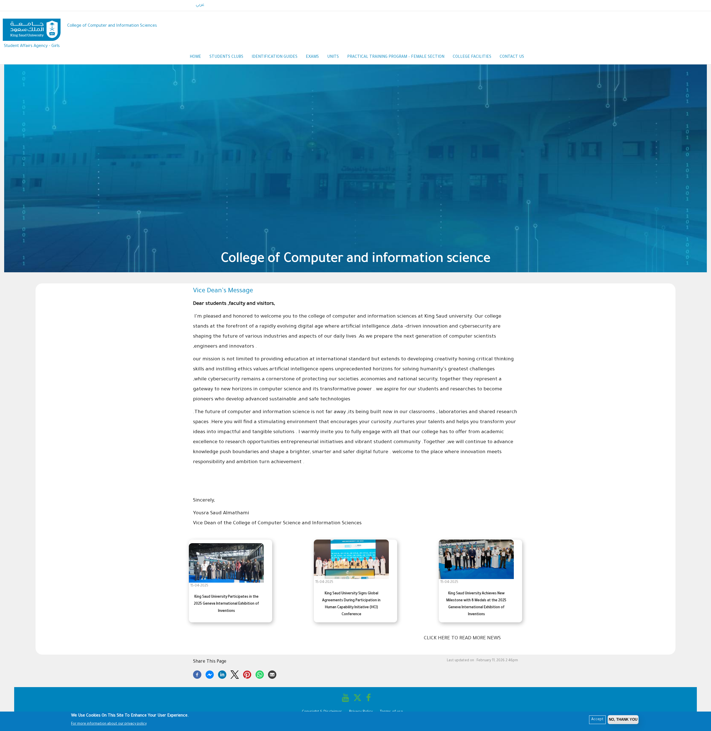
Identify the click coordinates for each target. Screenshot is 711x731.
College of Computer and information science (358, 260)
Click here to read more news (462, 638)
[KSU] (31, 26)
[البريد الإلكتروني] (272, 674)
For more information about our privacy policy (109, 724)
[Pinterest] (247, 674)
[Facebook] (197, 674)
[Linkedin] (222, 674)
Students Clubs (226, 57)
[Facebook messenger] (210, 674)
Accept (597, 720)
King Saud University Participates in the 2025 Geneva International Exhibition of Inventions (226, 604)
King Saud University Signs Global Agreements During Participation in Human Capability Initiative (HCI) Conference (351, 604)
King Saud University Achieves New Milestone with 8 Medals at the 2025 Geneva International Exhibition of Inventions (476, 604)
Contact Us (512, 57)
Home (195, 57)
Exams (312, 57)
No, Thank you (623, 719)
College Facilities (472, 57)
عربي (200, 5)
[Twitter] (235, 674)
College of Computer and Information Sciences (112, 26)
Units (333, 57)
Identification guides (274, 57)
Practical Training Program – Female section (395, 57)
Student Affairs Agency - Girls (32, 46)
